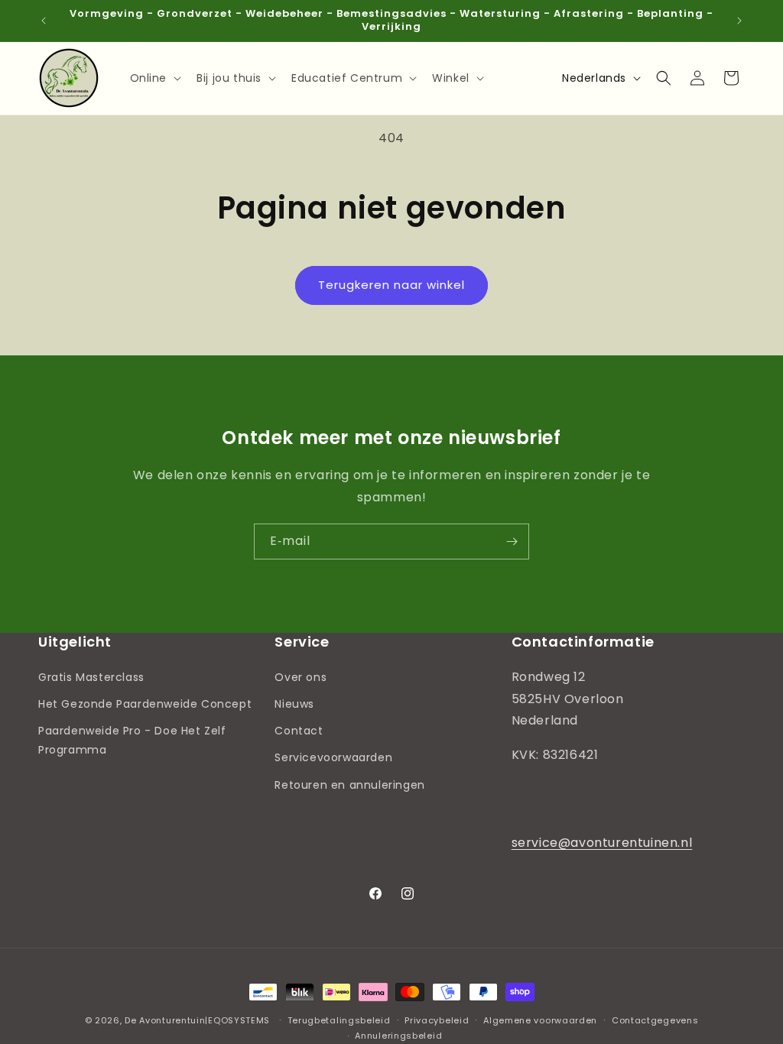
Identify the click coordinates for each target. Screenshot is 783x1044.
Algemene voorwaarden (540, 1020)
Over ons (301, 677)
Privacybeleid (436, 1020)
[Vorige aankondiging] (43, 20)
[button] (154, 78)
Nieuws (294, 704)
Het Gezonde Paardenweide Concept (145, 704)
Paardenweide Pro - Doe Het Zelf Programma (132, 740)
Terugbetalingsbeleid (339, 1020)
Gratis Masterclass (91, 677)
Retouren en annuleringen (349, 785)
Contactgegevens (655, 1020)
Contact (299, 730)
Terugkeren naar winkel (391, 285)
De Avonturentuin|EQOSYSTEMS (197, 1020)
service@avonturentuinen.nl (602, 842)
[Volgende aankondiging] (739, 20)
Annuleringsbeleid (398, 1035)
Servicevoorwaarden (333, 757)
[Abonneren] (511, 541)
